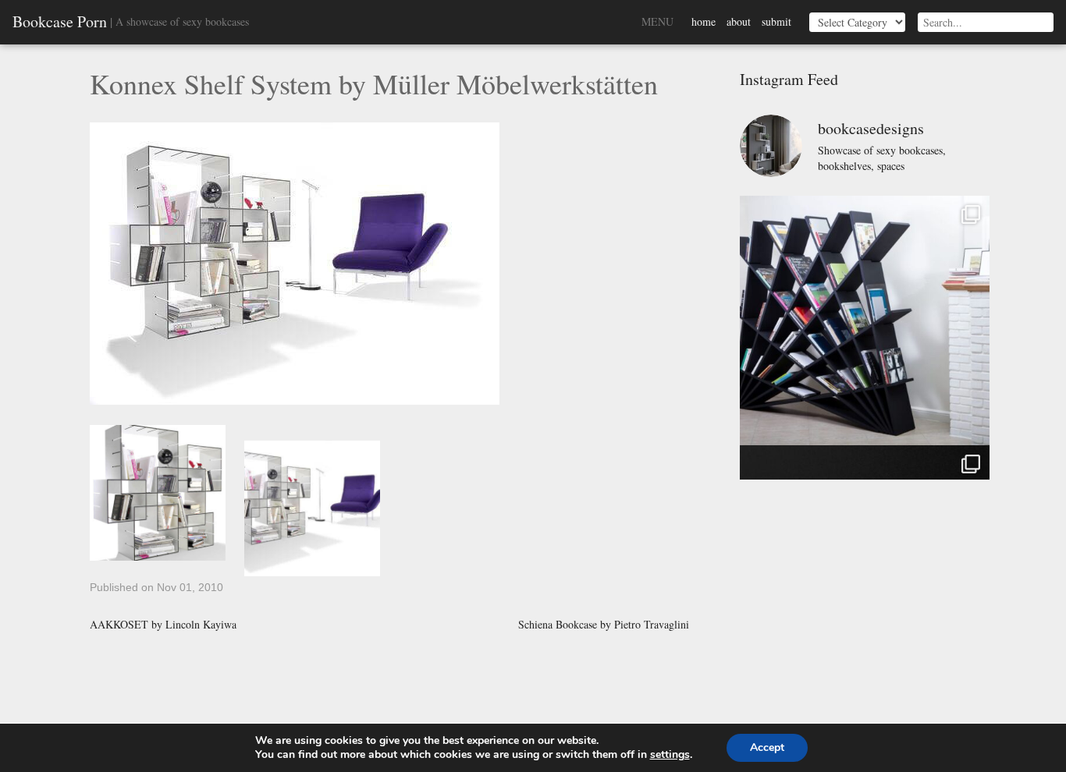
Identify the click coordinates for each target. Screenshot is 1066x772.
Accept (767, 747)
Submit (776, 21)
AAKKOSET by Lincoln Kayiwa (163, 624)
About (739, 21)
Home (703, 21)
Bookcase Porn (59, 22)
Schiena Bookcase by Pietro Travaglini (603, 624)
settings (670, 755)
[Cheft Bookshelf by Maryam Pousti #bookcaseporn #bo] (865, 320)
